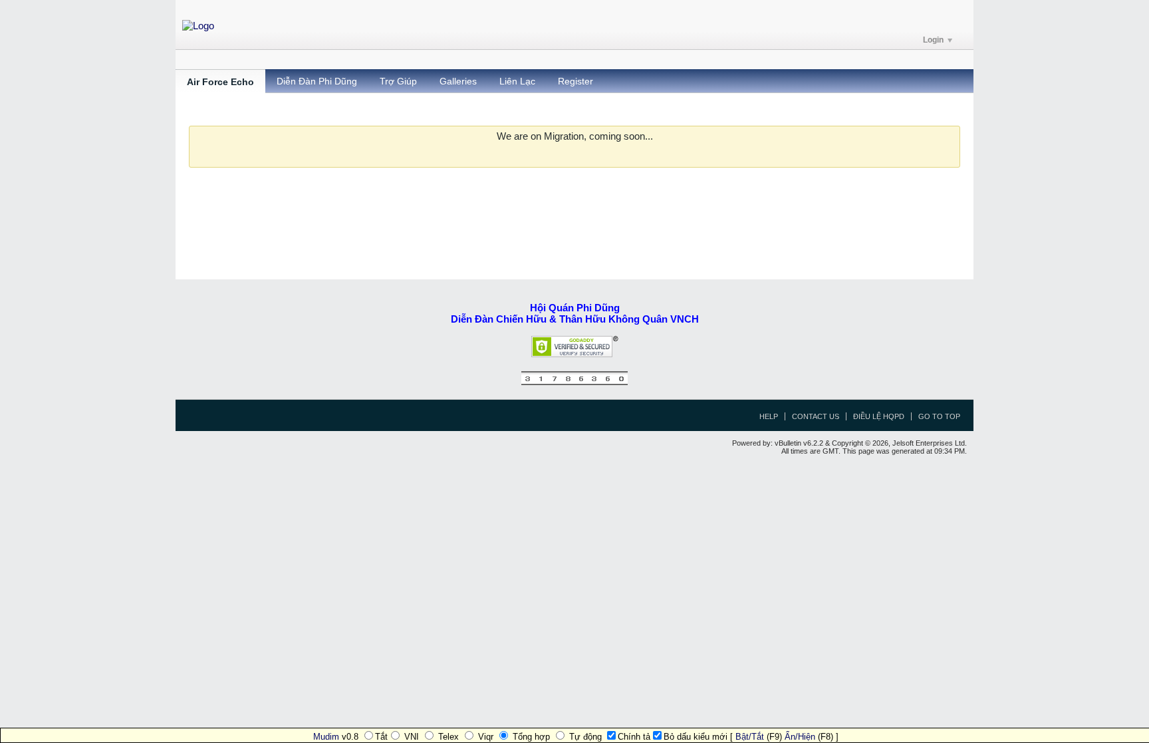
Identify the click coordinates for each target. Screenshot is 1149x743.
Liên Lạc (517, 81)
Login (933, 40)
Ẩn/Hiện (800, 737)
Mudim (326, 737)
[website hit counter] (574, 382)
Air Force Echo (220, 81)
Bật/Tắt (749, 737)
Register (575, 81)
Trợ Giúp (398, 81)
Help (768, 416)
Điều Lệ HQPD (878, 416)
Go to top (939, 416)
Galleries (458, 81)
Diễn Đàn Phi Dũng (317, 81)
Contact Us (815, 416)
